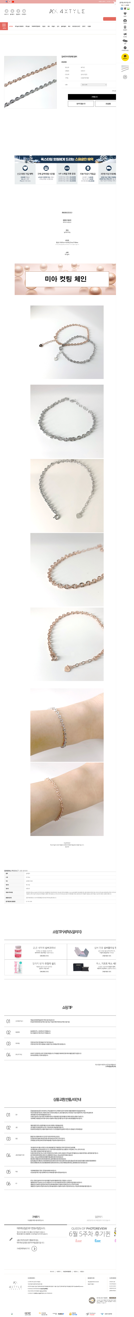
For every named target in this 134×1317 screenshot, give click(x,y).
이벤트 (89, 25)
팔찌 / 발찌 (63, 25)
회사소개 (52, 1271)
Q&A (125, 43)
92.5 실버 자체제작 (19, 25)
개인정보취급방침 (67, 1271)
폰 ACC (83, 25)
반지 (58, 25)
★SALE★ (11, 25)
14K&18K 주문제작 (36, 25)
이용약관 (58, 1271)
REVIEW (125, 23)
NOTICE (125, 37)
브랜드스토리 (102, 1)
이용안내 (75, 1271)
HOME (127, 5)
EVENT (125, 16)
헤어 (69, 25)
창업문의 (18, 14)
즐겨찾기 (12, 14)
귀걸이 (43, 25)
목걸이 (53, 25)
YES (124, 5)
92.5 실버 (28, 25)
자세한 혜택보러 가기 (23, 1249)
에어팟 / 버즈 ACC (76, 25)
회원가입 (115, 1)
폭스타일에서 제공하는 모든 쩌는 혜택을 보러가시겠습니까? (108, 1065)
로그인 (108, 1)
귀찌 (48, 25)
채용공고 (82, 1271)
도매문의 (24, 14)
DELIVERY (125, 30)
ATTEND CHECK (125, 50)
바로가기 (6, 14)
